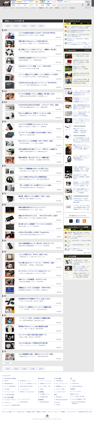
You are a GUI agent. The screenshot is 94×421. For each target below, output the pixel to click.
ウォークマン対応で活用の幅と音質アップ (32, 335)
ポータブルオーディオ (21, 8)
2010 (16, 26)
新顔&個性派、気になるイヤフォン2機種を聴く (34, 157)
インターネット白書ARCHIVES (12, 405)
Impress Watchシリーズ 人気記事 (78, 227)
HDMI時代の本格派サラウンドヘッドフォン (33, 58)
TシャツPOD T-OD (45, 386)
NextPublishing (24, 402)
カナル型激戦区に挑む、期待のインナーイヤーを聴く (36, 354)
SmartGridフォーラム (25, 380)
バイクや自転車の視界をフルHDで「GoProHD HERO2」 (37, 33)
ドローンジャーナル (9, 391)
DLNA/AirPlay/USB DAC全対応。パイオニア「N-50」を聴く (39, 105)
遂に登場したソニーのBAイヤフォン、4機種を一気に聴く (38, 49)
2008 (33, 26)
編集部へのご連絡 (41, 411)
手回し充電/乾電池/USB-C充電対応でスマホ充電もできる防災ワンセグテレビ (81, 106)
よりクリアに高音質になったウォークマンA (33, 124)
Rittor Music (41, 378)
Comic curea (75, 383)
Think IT (6, 380)
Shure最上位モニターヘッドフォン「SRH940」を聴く (37, 263)
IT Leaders (7, 389)
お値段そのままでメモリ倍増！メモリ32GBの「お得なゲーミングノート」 (81, 62)
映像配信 (41, 8)
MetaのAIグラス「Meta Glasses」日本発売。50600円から (81, 176)
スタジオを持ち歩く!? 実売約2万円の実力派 (33, 343)
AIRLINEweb (59, 380)
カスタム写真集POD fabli (79, 399)
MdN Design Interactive (62, 399)
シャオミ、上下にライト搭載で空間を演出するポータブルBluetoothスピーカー (81, 92)
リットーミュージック (45, 380)
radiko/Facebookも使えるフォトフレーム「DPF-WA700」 (38, 83)
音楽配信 (72, 8)
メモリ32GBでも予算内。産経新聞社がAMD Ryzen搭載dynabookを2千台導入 (81, 81)
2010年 (8, 363)
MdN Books (59, 397)
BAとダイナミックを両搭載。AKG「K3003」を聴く (36, 141)
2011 (8, 26)
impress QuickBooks (77, 386)
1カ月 (88, 23)
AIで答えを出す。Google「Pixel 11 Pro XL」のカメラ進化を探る (81, 200)
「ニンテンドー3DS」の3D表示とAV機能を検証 (34, 318)
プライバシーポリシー (52, 411)
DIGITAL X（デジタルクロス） (27, 391)
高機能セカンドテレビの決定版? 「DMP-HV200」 (35, 287)
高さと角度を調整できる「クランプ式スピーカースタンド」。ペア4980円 (81, 190)
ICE (71, 378)
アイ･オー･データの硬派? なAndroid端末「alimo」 (36, 132)
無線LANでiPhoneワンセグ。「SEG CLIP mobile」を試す (38, 215)
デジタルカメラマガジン (10, 399)
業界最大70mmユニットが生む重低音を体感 (33, 326)
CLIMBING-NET (44, 397)
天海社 (74, 380)
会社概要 (62, 411)
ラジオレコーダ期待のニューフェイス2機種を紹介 (35, 307)
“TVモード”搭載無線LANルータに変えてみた (34, 168)
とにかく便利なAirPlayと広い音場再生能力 (33, 177)
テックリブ (57, 402)
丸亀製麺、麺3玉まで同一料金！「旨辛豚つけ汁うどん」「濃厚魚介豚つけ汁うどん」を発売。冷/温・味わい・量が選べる (78, 234)
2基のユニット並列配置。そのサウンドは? (33, 279)
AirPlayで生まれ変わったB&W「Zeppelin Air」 (34, 232)
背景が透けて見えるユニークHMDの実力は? (33, 41)
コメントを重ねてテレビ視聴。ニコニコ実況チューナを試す (38, 74)
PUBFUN (72, 389)
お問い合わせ (20, 411)
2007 (41, 26)
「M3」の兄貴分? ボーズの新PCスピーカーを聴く (35, 185)
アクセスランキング (74, 21)
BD (47, 8)
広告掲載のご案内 (30, 411)
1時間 (67, 23)
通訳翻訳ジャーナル (61, 386)
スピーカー (64, 8)
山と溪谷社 (41, 391)
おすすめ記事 (72, 256)
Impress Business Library (26, 386)
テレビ (5, 8)
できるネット (7, 402)
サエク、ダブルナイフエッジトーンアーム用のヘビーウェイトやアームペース (81, 121)
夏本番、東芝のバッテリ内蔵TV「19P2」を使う (34, 196)
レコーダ (11, 8)
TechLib (58, 404)
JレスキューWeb (60, 389)
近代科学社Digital (44, 402)
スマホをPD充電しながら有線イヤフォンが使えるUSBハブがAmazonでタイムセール (81, 140)
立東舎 (41, 389)
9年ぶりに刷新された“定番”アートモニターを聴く (35, 113)
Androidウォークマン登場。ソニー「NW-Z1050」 (35, 66)
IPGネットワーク (74, 394)
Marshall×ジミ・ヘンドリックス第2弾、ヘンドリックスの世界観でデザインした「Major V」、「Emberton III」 (79, 44)
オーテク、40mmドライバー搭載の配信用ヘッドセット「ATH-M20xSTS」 (81, 158)
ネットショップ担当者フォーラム (28, 383)
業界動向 (57, 8)
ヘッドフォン (33, 8)
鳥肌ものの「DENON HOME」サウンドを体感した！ (81, 68)
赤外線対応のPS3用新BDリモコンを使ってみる (34, 299)
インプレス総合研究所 (9, 386)
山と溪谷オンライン (45, 394)
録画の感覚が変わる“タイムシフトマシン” (32, 207)
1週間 (81, 23)
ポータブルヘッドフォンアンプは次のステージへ (35, 271)
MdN (55, 394)
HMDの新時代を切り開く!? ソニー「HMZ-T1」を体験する (38, 149)
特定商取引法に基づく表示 (85, 411)
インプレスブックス (25, 399)
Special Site (72, 50)
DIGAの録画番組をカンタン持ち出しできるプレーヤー (37, 243)
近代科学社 (41, 399)
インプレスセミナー (25, 389)
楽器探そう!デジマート (45, 383)
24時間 (74, 23)
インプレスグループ (72, 411)
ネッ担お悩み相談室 (9, 394)
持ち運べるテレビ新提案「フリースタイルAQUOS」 (36, 224)
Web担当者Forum (8, 383)
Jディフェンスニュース (62, 383)
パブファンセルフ (76, 391)
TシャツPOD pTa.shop (78, 396)
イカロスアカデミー (61, 391)
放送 (51, 8)
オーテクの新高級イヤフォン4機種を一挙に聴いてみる (37, 94)
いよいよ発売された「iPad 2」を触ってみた (33, 254)
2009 (24, 26)
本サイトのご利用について (9, 411)
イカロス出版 (57, 378)
